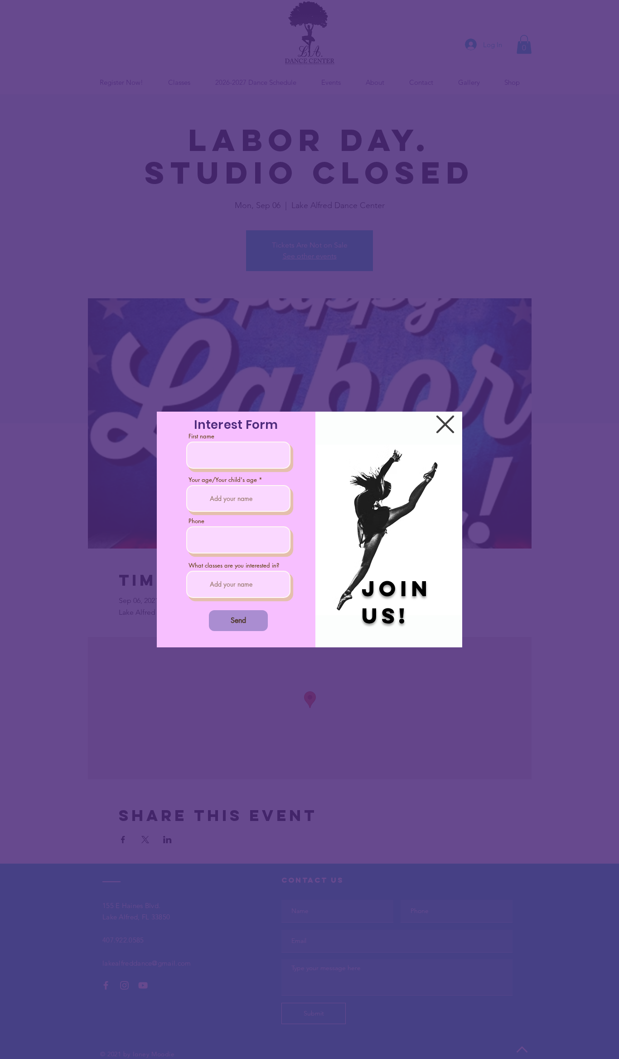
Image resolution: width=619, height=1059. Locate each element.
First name (201, 436)
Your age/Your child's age (223, 480)
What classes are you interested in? (234, 565)
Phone (196, 521)
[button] (445, 424)
